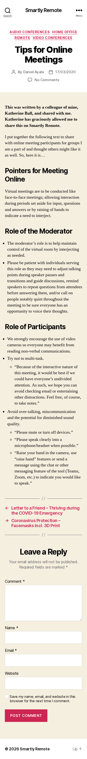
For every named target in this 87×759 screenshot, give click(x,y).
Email (11, 650)
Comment (15, 581)
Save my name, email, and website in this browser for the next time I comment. (42, 698)
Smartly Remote (43, 10)
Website (12, 673)
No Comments (47, 80)
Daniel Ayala (33, 72)
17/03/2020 (65, 72)
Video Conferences (52, 38)
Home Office (64, 32)
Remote (22, 38)
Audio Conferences (30, 32)
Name (11, 628)
